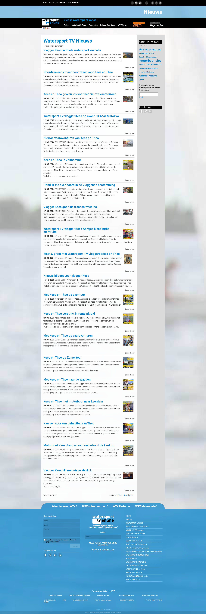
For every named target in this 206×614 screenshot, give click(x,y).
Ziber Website (92, 612)
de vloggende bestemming (155, 50)
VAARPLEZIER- (135, 530)
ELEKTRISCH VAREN (134, 541)
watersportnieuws (148, 75)
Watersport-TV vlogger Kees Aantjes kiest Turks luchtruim (76, 230)
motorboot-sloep (151, 61)
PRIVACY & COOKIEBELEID (103, 549)
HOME (128, 516)
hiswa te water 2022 (146, 53)
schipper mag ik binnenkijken (150, 64)
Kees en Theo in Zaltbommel (62, 160)
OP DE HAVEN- (136, 565)
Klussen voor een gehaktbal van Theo (68, 423)
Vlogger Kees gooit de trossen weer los (70, 207)
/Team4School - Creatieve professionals (112, 612)
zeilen (141, 79)
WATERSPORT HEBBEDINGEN (137, 555)
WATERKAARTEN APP (126, 595)
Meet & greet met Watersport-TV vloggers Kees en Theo (81, 254)
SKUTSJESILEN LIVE (134, 572)
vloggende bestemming (148, 68)
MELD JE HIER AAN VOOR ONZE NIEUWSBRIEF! (103, 543)
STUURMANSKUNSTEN (150, 595)
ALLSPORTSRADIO (55, 595)
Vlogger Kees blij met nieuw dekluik (67, 470)
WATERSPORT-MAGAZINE (136, 562)
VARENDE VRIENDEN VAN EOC (79, 595)
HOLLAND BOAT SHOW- (144, 551)
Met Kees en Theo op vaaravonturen (68, 336)
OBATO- (137, 548)
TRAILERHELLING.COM (80, 600)
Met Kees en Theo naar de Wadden (67, 379)
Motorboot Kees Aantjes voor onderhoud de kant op (78, 445)
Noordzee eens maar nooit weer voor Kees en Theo (78, 72)
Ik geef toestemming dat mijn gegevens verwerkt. (61, 541)
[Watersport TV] (103, 523)
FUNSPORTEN (131, 558)
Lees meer (129, 67)
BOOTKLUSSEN (132, 537)
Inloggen (87, 612)
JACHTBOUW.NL (50, 600)
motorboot (152, 57)
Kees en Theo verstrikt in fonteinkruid (69, 314)
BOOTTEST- (135, 533)
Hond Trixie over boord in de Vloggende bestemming (79, 185)
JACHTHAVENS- (135, 569)
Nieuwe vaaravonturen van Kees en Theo (71, 138)
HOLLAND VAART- (137, 526)
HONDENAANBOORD (127, 600)
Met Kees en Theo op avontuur (64, 295)
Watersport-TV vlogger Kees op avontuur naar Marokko (81, 116)
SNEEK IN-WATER (103, 595)
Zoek (141, 97)
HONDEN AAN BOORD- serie (137, 576)
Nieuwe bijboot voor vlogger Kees (66, 276)
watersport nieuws (146, 72)
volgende (130, 495)
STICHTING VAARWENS (153, 600)
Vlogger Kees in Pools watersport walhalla (72, 50)
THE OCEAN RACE (133, 579)
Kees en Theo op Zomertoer (62, 357)
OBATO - (103, 600)
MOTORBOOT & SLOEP (134, 523)
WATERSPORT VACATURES (136, 544)
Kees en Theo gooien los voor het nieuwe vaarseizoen (79, 94)
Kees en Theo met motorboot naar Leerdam (73, 401)
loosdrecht (143, 57)
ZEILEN (129, 519)
